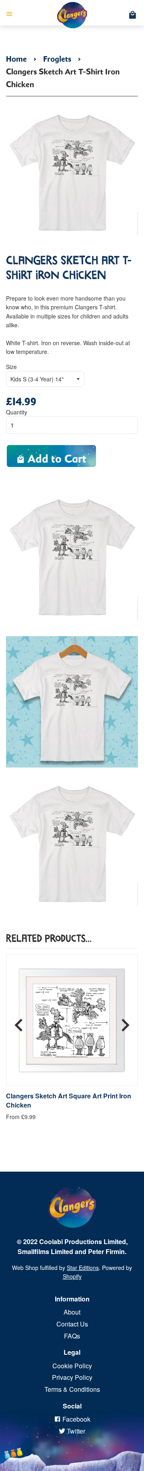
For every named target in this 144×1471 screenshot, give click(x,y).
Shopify (72, 1276)
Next (125, 1022)
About (72, 1312)
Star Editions (83, 1268)
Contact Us (72, 1323)
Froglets (57, 57)
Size (11, 367)
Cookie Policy (72, 1365)
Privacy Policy (72, 1377)
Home (16, 57)
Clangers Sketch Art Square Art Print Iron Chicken (68, 1100)
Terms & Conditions (72, 1389)
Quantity (16, 412)
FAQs (72, 1335)
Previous (19, 1022)
